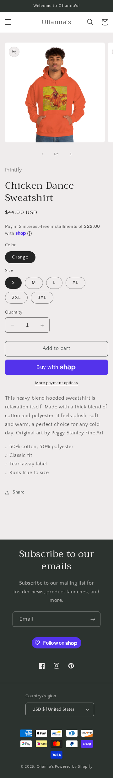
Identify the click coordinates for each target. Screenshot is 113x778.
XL (75, 282)
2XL (16, 297)
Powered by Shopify (73, 767)
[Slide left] (42, 154)
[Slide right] (71, 154)
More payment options (56, 383)
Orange (20, 257)
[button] (8, 22)
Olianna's (45, 767)
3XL (42, 297)
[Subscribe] (93, 619)
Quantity (13, 312)
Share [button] (19, 492)
